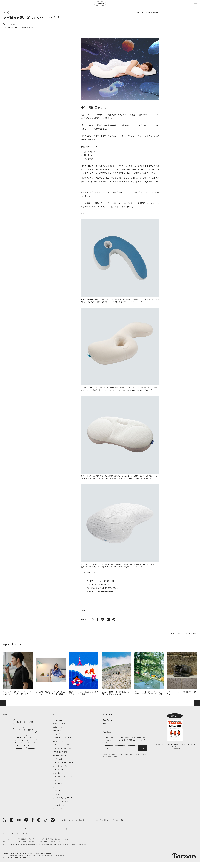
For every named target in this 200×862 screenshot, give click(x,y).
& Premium (49, 829)
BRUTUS (10, 829)
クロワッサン (28, 829)
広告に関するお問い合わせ (103, 820)
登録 (143, 748)
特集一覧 (81, 820)
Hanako (42, 829)
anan (4, 829)
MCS (79, 829)
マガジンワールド (19, 833)
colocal (56, 829)
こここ (5, 833)
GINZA (36, 829)
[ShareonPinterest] (113, 619)
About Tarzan (90, 820)
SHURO (11, 833)
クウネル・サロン (65, 829)
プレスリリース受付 (118, 820)
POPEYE (74, 829)
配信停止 (116, 757)
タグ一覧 (74, 820)
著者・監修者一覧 (65, 820)
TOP (172, 633)
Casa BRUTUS (19, 829)
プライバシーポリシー (32, 833)
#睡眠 (83, 610)
